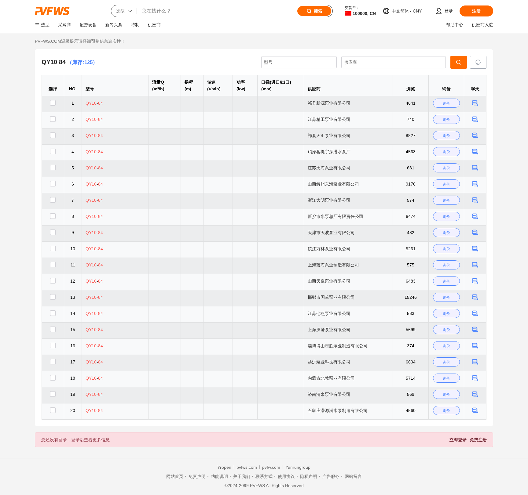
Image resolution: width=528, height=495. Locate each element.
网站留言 (353, 476)
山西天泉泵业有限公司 (329, 281)
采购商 (64, 24)
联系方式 (264, 476)
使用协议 (286, 476)
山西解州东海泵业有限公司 (333, 184)
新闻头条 (113, 24)
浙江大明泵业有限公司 (329, 200)
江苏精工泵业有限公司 (329, 119)
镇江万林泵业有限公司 (329, 248)
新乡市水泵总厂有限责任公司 (335, 216)
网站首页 (174, 476)
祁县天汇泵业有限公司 (329, 135)
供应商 (154, 24)
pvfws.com (247, 467)
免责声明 (197, 476)
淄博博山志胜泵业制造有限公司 (338, 345)
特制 (135, 24)
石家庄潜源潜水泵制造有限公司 (338, 410)
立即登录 (458, 439)
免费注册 (478, 439)
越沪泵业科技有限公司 (329, 362)
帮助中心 (454, 24)
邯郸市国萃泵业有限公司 (331, 297)
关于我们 (241, 476)
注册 (476, 11)
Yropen (224, 467)
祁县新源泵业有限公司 (329, 103)
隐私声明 (308, 476)
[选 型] (458, 62)
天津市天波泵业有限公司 (331, 232)
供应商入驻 (482, 24)
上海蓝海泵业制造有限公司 (333, 264)
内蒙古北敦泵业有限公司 (331, 378)
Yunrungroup (297, 467)
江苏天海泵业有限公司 (329, 167)
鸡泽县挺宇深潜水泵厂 (329, 151)
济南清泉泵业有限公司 (329, 394)
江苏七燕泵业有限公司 (329, 313)
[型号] (299, 62)
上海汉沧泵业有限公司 (329, 329)
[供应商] (393, 62)
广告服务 (330, 476)
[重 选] (478, 62)
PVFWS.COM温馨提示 (56, 41)
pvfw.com (271, 467)
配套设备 (88, 24)
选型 (45, 24)
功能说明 (219, 476)
